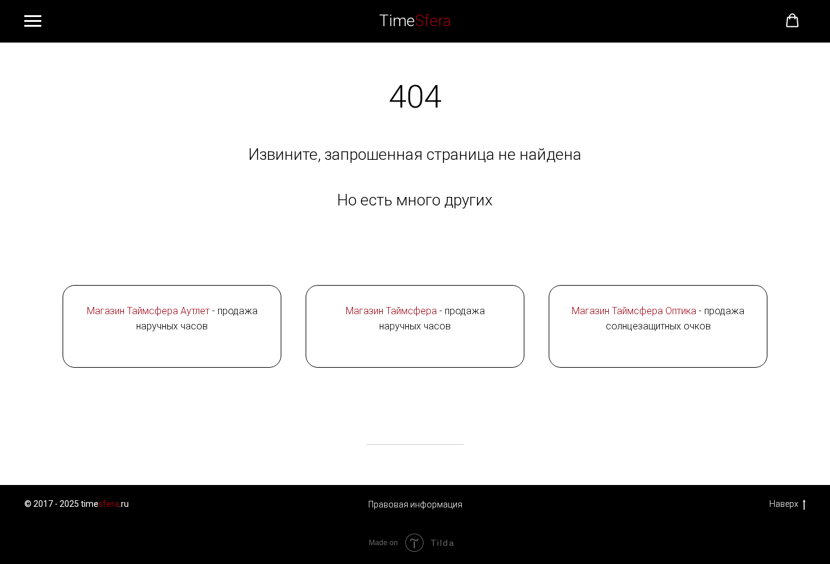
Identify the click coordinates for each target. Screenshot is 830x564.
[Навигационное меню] (32, 21)
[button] (792, 20)
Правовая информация (415, 504)
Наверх (783, 504)
